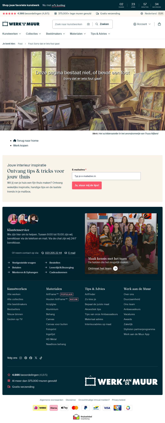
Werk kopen (20, 145)
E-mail (71, 253)
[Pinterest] (26, 358)
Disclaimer (71, 400)
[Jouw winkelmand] (159, 24)
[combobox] (69, 24)
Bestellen (54, 262)
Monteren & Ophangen (25, 272)
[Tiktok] (41, 358)
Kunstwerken (10, 33)
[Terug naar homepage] (20, 23)
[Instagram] (20, 358)
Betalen (16, 267)
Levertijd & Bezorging (61, 267)
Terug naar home (27, 140)
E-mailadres (79, 169)
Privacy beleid (118, 400)
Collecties (32, 33)
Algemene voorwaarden (51, 400)
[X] (36, 358)
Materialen (76, 33)
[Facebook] (31, 358)
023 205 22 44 (53, 253)
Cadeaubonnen (58, 272)
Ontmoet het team (100, 268)
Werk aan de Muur (137, 289)
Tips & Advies (99, 33)
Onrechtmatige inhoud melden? (94, 400)
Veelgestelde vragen (24, 262)
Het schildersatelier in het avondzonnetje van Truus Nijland (128, 133)
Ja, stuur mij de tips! (87, 185)
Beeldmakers (54, 33)
